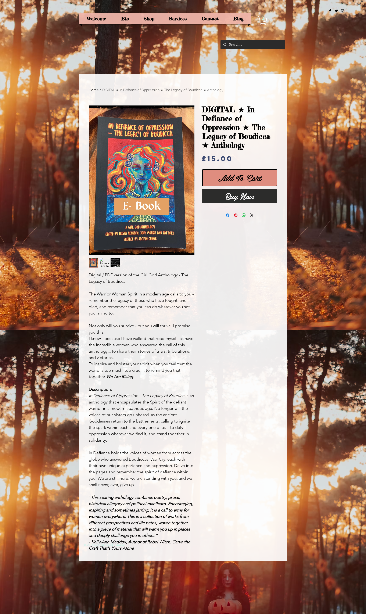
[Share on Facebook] (227, 215)
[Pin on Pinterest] (235, 215)
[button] (263, 20)
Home (93, 90)
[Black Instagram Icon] (343, 11)
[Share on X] (251, 215)
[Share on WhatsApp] (243, 215)
